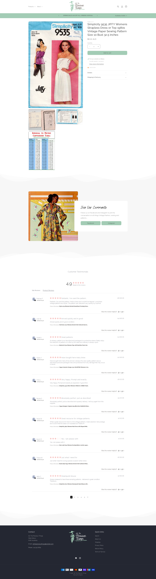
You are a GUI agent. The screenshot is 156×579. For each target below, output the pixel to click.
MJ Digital (80, 574)
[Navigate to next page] (88, 497)
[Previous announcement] (59, 15)
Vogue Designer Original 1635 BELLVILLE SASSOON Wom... (74, 406)
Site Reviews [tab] (36, 290)
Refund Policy (99, 548)
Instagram (111, 223)
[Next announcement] (97, 15)
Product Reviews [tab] (48, 290)
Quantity (89, 43)
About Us (98, 539)
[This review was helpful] (118, 312)
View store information (96, 64)
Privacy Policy (99, 545)
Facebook (90, 223)
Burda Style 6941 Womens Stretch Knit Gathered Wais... (73, 463)
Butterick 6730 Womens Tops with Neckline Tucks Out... (73, 345)
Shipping (97, 542)
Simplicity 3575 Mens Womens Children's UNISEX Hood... (74, 385)
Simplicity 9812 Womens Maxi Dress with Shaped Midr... (73, 426)
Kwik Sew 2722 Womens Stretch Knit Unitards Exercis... (73, 324)
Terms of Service (100, 551)
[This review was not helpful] (122, 312)
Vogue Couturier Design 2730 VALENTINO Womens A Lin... (74, 367)
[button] (31, 6)
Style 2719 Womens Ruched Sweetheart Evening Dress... (74, 306)
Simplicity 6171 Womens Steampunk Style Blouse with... (73, 484)
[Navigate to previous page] (68, 497)
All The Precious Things (80, 573)
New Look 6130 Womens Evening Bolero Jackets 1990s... (73, 445)
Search (97, 536)
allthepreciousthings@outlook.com (43, 544)
